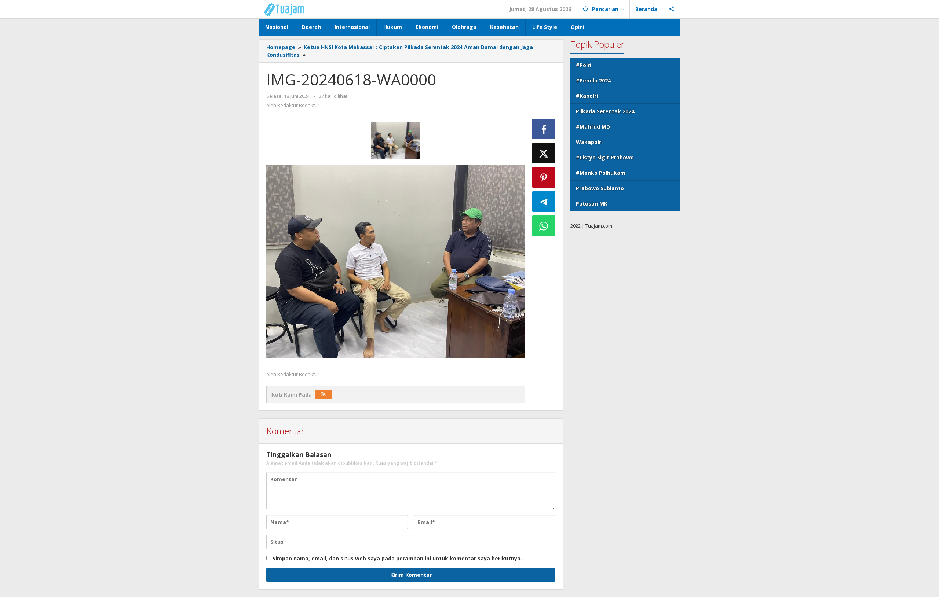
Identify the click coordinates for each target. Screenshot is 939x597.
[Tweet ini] (544, 153)
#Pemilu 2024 (593, 80)
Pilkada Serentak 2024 (605, 111)
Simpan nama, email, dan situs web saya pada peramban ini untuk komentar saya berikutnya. (397, 558)
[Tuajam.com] (288, 8)
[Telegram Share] (544, 201)
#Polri (583, 65)
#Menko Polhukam (600, 172)
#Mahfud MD (593, 126)
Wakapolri (589, 142)
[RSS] (323, 394)
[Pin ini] (544, 177)
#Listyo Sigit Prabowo (605, 157)
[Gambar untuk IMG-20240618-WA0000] (395, 140)
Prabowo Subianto (600, 188)
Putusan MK (591, 203)
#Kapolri (587, 95)
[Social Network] (671, 9)
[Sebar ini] (544, 129)
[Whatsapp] (544, 225)
